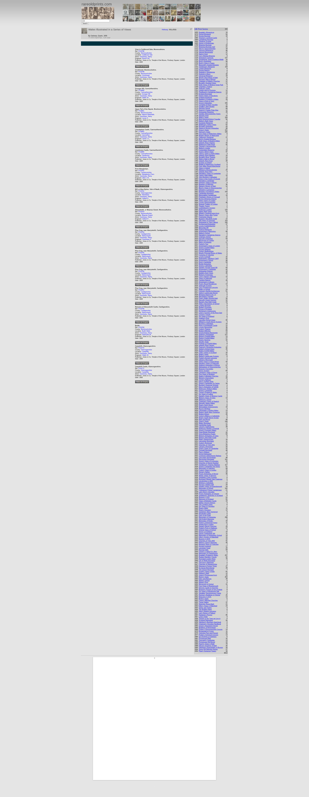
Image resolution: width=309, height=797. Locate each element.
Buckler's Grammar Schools (208, 385)
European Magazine (206, 123)
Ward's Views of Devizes (207, 476)
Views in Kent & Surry (206, 101)
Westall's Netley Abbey (207, 403)
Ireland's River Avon (206, 161)
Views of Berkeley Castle (207, 501)
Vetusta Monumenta (206, 52)
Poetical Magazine (205, 229)
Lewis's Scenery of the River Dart (210, 313)
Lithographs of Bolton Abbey (208, 410)
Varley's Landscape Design (208, 293)
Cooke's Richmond (205, 443)
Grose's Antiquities (205, 103)
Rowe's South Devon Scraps (209, 418)
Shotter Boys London (206, 524)
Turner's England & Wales (208, 392)
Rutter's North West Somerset (209, 412)
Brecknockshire (146, 73)
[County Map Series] (137, 9)
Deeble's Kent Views (206, 273)
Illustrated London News (207, 559)
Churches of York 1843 (207, 541)
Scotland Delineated (206, 620)
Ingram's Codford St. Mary (208, 552)
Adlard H (145, 198)
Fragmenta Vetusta (205, 217)
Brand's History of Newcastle (209, 135)
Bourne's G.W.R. (204, 539)
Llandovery (146, 155)
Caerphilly (145, 351)
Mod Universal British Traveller (209, 119)
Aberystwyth (146, 236)
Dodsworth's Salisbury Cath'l (209, 258)
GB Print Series (201, 29)
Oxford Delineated (205, 454)
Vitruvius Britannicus (206, 50)
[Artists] (192, 9)
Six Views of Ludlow (206, 394)
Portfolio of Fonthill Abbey (208, 343)
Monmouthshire (146, 53)
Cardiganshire (146, 234)
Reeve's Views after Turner (208, 215)
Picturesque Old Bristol (207, 642)
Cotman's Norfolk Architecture (209, 291)
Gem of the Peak (205, 515)
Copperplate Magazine (206, 150)
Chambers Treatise (205, 87)
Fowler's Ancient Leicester (208, 358)
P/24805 (141, 152)
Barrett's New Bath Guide (207, 302)
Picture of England (205, 309)
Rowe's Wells (203, 508)
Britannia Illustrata (205, 45)
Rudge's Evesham (205, 307)
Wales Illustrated (205, 423)
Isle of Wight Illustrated (207, 561)
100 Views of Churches (207, 220)
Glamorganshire (146, 193)
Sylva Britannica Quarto (207, 434)
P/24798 (141, 51)
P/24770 (141, 348)
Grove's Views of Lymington (208, 461)
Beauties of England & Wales (209, 191)
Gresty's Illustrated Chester (208, 626)
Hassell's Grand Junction (207, 300)
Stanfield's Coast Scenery (208, 477)
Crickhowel (146, 75)
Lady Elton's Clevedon (206, 492)
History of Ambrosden (206, 43)
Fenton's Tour (203, 244)
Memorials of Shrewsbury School (210, 535)
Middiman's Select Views (207, 125)
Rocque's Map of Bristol (207, 79)
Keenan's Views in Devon (208, 182)
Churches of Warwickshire (208, 564)
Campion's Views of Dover (208, 372)
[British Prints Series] (131, 9)
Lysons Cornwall (204, 257)
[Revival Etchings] (143, 21)
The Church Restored (206, 570)
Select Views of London (207, 201)
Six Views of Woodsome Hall (209, 591)
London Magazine (205, 68)
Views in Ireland (204, 168)
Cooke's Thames (205, 329)
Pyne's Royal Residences (208, 284)
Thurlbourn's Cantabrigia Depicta (210, 92)
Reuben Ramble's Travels (208, 557)
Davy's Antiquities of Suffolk (208, 387)
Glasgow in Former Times (208, 566)
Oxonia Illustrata (204, 36)
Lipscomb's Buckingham (207, 457)
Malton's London (204, 148)
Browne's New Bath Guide (208, 219)
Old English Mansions (206, 519)
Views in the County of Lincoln (209, 179)
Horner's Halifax (204, 472)
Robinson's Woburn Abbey (208, 389)
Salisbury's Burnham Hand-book (210, 622)
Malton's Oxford (204, 233)
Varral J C (145, 139)
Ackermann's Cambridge (207, 269)
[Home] (98, 18)
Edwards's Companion (206, 190)
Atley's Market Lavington (207, 611)
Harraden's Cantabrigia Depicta (209, 235)
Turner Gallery (204, 602)
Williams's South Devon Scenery (210, 322)
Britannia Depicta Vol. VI (207, 295)
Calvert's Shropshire (206, 447)
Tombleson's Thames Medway (209, 465)
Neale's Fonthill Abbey (206, 351)
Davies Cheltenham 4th (207, 533)
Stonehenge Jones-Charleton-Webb (211, 59)
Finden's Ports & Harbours (208, 528)
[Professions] (162, 21)
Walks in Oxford (204, 289)
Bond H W (145, 58)
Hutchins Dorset (204, 108)
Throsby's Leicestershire (207, 146)
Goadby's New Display (206, 106)
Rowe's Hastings (204, 340)
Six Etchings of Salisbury (208, 637)
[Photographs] (180, 15)
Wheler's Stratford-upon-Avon (209, 213)
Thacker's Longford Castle (208, 38)
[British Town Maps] (143, 9)
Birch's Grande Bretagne (207, 139)
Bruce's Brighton (204, 409)
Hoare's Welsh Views (206, 152)
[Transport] (168, 15)
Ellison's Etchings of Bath (208, 646)
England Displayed (205, 97)
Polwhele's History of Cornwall (209, 197)
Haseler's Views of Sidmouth (209, 363)
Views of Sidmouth (205, 278)
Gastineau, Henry (146, 57)
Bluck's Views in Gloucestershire (210, 188)
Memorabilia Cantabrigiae (207, 195)
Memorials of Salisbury (207, 468)
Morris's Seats (204, 577)
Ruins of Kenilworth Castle (208, 325)
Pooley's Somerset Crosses (208, 635)
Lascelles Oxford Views (207, 320)
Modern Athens (204, 414)
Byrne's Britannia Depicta (207, 199)
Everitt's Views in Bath (207, 571)
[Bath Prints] (168, 9)
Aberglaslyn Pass (148, 174)
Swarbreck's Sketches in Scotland (211, 495)
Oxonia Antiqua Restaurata (208, 333)
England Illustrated (205, 94)
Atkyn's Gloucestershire (207, 49)
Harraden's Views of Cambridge (210, 173)
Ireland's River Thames (207, 143)
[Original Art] (174, 15)
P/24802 (141, 131)
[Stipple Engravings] (125, 21)
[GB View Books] (186, 21)
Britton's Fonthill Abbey (207, 336)
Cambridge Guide (205, 425)
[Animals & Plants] (149, 15)
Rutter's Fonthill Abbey (206, 338)
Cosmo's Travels (205, 315)
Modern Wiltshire (205, 331)
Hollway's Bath (204, 573)
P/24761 (141, 171)
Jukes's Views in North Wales (209, 154)
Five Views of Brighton (207, 374)
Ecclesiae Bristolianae (206, 568)
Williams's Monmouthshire (208, 170)
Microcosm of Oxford (206, 584)
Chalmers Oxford (205, 237)
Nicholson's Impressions (207, 311)
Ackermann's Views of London (209, 246)
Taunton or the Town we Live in (209, 618)
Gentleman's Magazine (207, 67)
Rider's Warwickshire (206, 439)
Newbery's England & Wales (208, 99)
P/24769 (141, 327)
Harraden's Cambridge (206, 181)
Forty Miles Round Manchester (209, 166)
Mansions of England (206, 499)
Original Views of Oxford (207, 530)
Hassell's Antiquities (206, 239)
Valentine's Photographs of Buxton (211, 647)
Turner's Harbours (205, 380)
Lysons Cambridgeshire (207, 226)
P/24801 (141, 111)
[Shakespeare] (168, 21)
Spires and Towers (205, 608)
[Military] (180, 21)
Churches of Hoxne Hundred (208, 463)
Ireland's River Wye (205, 172)
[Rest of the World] (149, 9)
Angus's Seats (204, 130)
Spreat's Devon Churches (208, 526)
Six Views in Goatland (206, 316)
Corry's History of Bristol (207, 277)
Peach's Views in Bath (206, 644)
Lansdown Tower (204, 548)
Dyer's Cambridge (205, 262)
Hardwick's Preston (205, 615)
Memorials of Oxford (206, 488)
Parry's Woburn (204, 452)
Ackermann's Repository (207, 231)
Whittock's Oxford (205, 400)
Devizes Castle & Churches (208, 588)
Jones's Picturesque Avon (208, 575)
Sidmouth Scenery (205, 286)
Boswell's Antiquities (206, 126)
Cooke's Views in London (207, 470)
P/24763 (141, 212)
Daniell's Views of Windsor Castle (210, 396)
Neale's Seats (203, 354)
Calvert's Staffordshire (206, 427)
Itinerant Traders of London (208, 204)
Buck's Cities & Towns (206, 63)
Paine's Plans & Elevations (208, 96)
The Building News (205, 609)
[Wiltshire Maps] (180, 9)
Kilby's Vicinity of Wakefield (208, 537)
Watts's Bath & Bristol (206, 159)
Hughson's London (205, 210)
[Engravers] (125, 15)
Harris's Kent (203, 54)
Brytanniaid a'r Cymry (206, 631)
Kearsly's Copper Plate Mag (208, 110)
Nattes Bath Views (205, 211)
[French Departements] (186, 9)
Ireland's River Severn (206, 345)
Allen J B (145, 178)
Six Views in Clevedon (206, 506)
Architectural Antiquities (207, 224)
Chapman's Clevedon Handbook (210, 624)
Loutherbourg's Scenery (207, 208)
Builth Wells (146, 331)
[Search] (198, 21)
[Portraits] (155, 15)
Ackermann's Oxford (206, 260)
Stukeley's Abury (205, 74)
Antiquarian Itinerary (206, 271)
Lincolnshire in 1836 (206, 481)
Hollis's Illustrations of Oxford (209, 304)
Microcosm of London (206, 240)
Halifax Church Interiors (207, 503)
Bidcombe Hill (203, 228)
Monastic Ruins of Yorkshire (208, 544)
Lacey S (145, 118)
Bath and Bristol (204, 419)
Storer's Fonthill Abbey (206, 248)
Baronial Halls (203, 550)
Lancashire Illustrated (206, 441)
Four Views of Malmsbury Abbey (210, 134)
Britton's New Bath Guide (207, 438)
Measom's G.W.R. (205, 597)
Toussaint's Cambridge (207, 640)
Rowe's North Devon (206, 405)
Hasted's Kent (204, 116)
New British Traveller (206, 296)
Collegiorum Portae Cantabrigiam (210, 490)
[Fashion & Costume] (174, 21)
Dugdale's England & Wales (208, 555)
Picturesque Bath (205, 638)
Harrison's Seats (204, 132)
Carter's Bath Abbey (206, 175)
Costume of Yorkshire (206, 255)
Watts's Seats (204, 117)
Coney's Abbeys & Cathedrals (209, 416)
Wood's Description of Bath (208, 78)
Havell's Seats (204, 342)
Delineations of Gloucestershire (210, 367)
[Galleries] (186, 15)
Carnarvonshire (146, 172)
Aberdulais (145, 195)
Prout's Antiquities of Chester (209, 494)
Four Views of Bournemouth (208, 586)
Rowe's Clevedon (205, 510)
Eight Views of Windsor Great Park (211, 85)
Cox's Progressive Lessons (208, 287)
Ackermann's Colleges (206, 282)
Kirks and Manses (205, 579)
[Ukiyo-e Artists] (149, 21)
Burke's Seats (204, 599)
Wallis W (145, 98)
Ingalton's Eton (204, 318)
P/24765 (141, 253)
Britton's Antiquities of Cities (208, 436)
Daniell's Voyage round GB (208, 267)
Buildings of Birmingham (207, 628)
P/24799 (141, 72)
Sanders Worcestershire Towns (210, 114)
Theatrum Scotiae (205, 41)
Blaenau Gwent (147, 215)
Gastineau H (146, 239)
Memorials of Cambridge (207, 517)
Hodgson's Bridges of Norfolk (209, 428)
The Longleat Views (206, 504)
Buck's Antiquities (205, 61)
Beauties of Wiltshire (206, 184)
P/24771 (141, 368)
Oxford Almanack (205, 34)
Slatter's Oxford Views (206, 349)
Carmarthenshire (146, 92)
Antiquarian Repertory (206, 112)
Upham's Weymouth (206, 360)
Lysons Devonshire (205, 327)
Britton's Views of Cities (207, 398)
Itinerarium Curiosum (206, 58)
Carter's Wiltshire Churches (208, 600)
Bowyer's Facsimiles (206, 369)
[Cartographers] (198, 9)
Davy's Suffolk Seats (206, 381)
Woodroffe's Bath (205, 514)
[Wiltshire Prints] (174, 9)
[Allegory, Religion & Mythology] (155, 21)
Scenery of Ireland (205, 163)
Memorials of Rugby (206, 521)
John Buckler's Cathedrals (208, 177)
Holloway (165, 30)
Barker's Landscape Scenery (209, 356)
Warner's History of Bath (207, 186)
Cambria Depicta (204, 280)
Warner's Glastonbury (206, 378)
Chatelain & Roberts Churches (209, 81)
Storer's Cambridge (205, 391)
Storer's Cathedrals (205, 266)
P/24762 (141, 191)
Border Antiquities (205, 264)
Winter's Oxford (204, 580)
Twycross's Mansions (206, 562)
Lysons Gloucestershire (207, 202)
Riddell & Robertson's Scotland (209, 164)
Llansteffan (146, 135)
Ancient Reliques (205, 249)
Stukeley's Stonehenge (207, 72)
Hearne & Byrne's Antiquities (209, 128)
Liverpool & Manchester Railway (210, 456)
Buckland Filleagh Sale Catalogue (210, 479)
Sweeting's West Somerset (208, 512)
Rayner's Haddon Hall (206, 485)
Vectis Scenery (204, 371)
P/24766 (141, 271)
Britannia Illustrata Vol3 (207, 47)
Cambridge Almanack (206, 193)
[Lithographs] (137, 21)
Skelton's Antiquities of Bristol (209, 365)
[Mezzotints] (198, 15)
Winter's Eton (203, 582)
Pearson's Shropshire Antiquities (210, 347)
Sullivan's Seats (204, 88)
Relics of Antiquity (205, 242)
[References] (192, 21)
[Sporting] (162, 15)
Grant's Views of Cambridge (208, 448)
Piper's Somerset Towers (207, 651)
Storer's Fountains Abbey (207, 430)
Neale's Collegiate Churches (208, 376)
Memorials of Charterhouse (208, 553)
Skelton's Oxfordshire (206, 334)
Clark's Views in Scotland (208, 353)
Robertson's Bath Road (207, 144)
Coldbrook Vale (147, 55)
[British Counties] (125, 9)
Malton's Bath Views (206, 121)
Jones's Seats (204, 421)
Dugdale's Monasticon (206, 32)
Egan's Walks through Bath (208, 298)
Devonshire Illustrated (206, 459)
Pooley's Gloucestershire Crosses (210, 629)
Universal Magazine (206, 76)
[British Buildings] (155, 9)
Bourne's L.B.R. (204, 497)
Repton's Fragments (206, 275)
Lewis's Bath (203, 617)
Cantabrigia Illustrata (206, 40)
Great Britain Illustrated (207, 432)
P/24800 (141, 90)
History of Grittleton (205, 532)
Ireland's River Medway (207, 155)
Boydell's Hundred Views (207, 83)
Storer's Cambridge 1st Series (209, 383)
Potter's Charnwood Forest (208, 523)
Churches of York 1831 (207, 445)
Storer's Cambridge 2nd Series (209, 466)
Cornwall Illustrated (205, 450)
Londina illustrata (205, 305)
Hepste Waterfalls (148, 114)
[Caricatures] (143, 15)
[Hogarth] (137, 15)
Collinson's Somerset (206, 137)
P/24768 (141, 309)
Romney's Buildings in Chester (209, 595)
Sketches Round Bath (206, 604)
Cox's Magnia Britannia (207, 56)
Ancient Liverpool (205, 546)
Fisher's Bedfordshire (206, 251)
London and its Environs (207, 90)
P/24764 (141, 232)
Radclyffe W (146, 335)
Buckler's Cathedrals (206, 324)
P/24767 (141, 290)
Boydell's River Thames (207, 157)
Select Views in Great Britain (209, 362)
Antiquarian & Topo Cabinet (208, 222)
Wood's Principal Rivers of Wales (210, 253)
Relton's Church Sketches (208, 542)
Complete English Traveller (208, 105)
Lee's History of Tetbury (207, 613)
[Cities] (162, 9)
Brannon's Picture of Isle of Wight (210, 590)
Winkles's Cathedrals (206, 483)
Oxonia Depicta (204, 70)
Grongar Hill (146, 94)
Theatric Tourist (204, 206)
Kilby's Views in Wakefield (208, 606)
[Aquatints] (131, 21)
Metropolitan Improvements (208, 407)
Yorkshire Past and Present (208, 633)
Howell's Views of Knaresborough (210, 486)
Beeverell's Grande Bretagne (209, 65)
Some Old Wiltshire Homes (208, 649)
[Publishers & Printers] (131, 15)
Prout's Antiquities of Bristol (208, 474)
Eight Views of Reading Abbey (209, 141)
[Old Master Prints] (192, 15)
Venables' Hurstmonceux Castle (210, 593)
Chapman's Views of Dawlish (209, 401)
